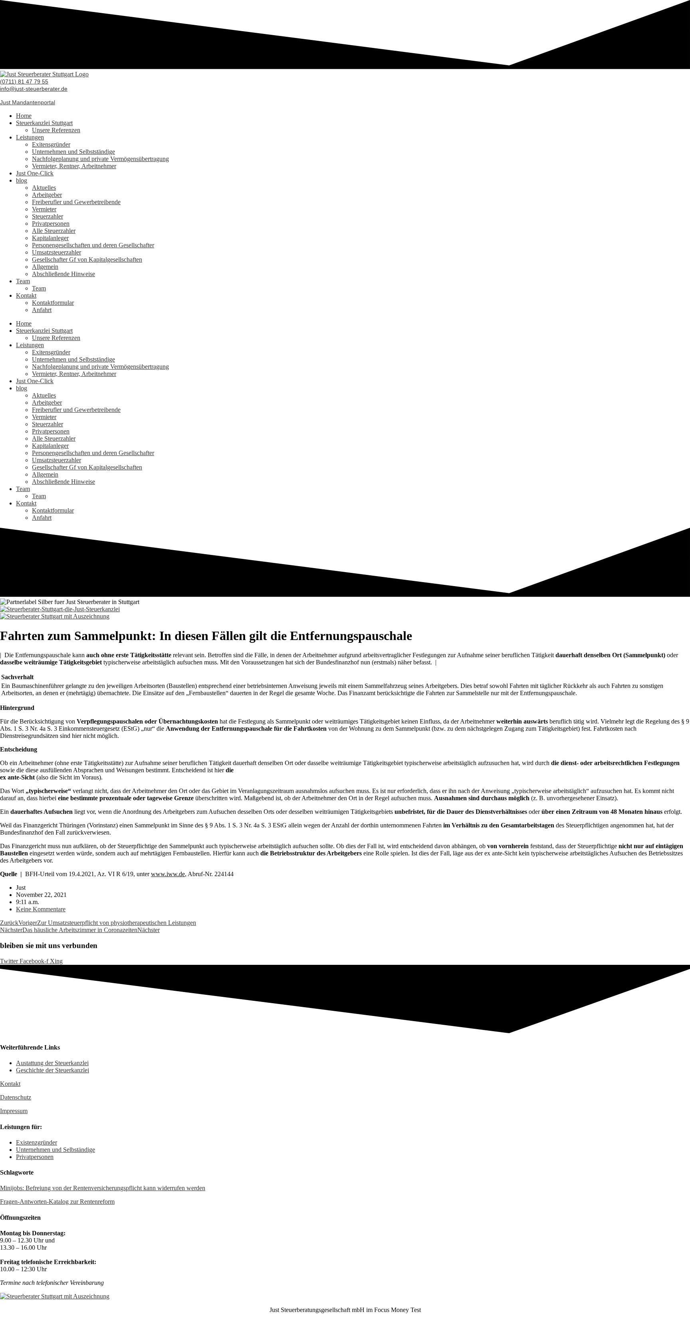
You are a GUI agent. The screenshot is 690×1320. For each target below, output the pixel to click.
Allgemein (45, 266)
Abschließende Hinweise (63, 273)
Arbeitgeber (47, 194)
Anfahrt (42, 309)
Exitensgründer (51, 144)
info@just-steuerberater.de (33, 88)
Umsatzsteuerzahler (56, 252)
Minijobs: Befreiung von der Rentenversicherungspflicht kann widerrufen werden (102, 1188)
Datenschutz (15, 1097)
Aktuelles (44, 187)
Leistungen (30, 137)
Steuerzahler (47, 216)
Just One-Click (35, 173)
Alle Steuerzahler (53, 230)
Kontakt (26, 295)
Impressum (14, 1110)
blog (21, 180)
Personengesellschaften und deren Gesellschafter (93, 245)
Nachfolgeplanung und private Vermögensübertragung (100, 158)
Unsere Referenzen (56, 130)
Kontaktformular (53, 302)
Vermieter (44, 209)
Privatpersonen (50, 223)
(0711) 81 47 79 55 (24, 81)
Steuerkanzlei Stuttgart (44, 122)
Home (24, 115)
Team (23, 281)
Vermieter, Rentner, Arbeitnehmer (74, 166)
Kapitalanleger (50, 238)
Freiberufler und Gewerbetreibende (76, 202)
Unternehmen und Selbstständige (73, 151)
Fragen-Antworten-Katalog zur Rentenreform (57, 1201)
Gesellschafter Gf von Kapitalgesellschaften (87, 259)
